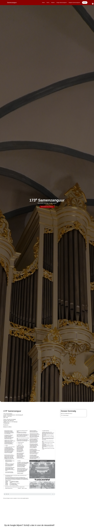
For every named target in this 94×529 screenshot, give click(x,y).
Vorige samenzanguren (61, 2)
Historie (52, 2)
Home (43, 2)
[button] (92, 3)
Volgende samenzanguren (74, 2)
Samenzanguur (12, 2)
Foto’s (48, 2)
